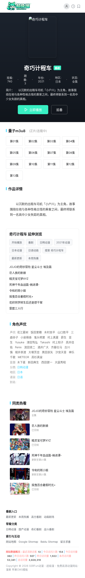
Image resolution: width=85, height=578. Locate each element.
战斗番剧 (49, 529)
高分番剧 (36, 516)
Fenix (18, 347)
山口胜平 (63, 332)
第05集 (14, 152)
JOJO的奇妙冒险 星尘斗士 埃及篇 (30, 266)
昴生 (63, 337)
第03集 (51, 141)
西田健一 (46, 362)
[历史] (73, 6)
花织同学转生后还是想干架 (25, 302)
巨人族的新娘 (17, 272)
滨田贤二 (29, 347)
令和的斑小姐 (17, 290)
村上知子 (57, 342)
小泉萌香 (26, 337)
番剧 (30, 242)
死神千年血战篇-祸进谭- (24, 284)
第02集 (32, 141)
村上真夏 (53, 337)
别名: (13, 382)
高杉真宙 (36, 357)
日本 (20, 372)
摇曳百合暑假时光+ (21, 296)
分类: (13, 367)
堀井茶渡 (20, 352)
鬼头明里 (39, 337)
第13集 (14, 175)
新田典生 (33, 362)
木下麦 (21, 362)
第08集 (70, 152)
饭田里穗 (36, 332)
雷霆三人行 (16, 308)
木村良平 (49, 332)
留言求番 (65, 541)
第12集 (70, 164)
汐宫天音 (60, 352)
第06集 (33, 152)
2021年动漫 (63, 242)
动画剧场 (49, 516)
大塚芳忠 (34, 352)
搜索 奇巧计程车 (54, 250)
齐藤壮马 (56, 347)
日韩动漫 (45, 242)
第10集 (33, 164)
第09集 (14, 164)
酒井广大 (43, 347)
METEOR (23, 357)
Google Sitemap (28, 541)
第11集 (51, 164)
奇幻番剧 (36, 529)
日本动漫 (17, 250)
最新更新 (17, 258)
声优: (13, 332)
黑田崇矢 (47, 352)
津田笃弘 (32, 342)
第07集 (51, 152)
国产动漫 (24, 529)
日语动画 (33, 250)
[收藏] (79, 6)
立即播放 (35, 110)
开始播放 (17, 242)
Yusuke (19, 342)
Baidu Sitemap (49, 541)
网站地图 (11, 541)
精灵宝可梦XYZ (18, 278)
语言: (13, 377)
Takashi (45, 342)
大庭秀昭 (60, 362)
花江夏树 (22, 332)
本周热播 (33, 258)
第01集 (14, 141)
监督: (13, 362)
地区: (13, 372)
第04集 (70, 141)
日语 (20, 377)
